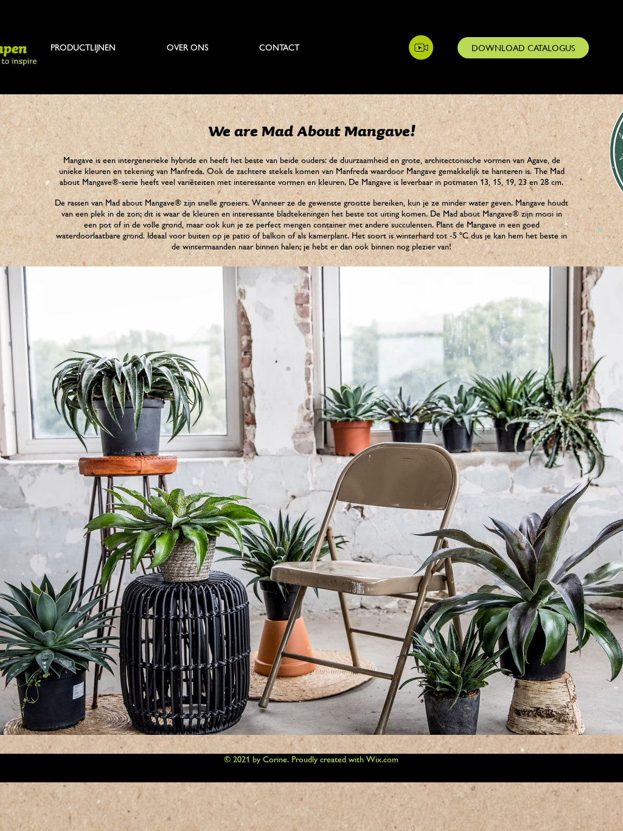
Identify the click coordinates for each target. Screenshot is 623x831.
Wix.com (382, 759)
